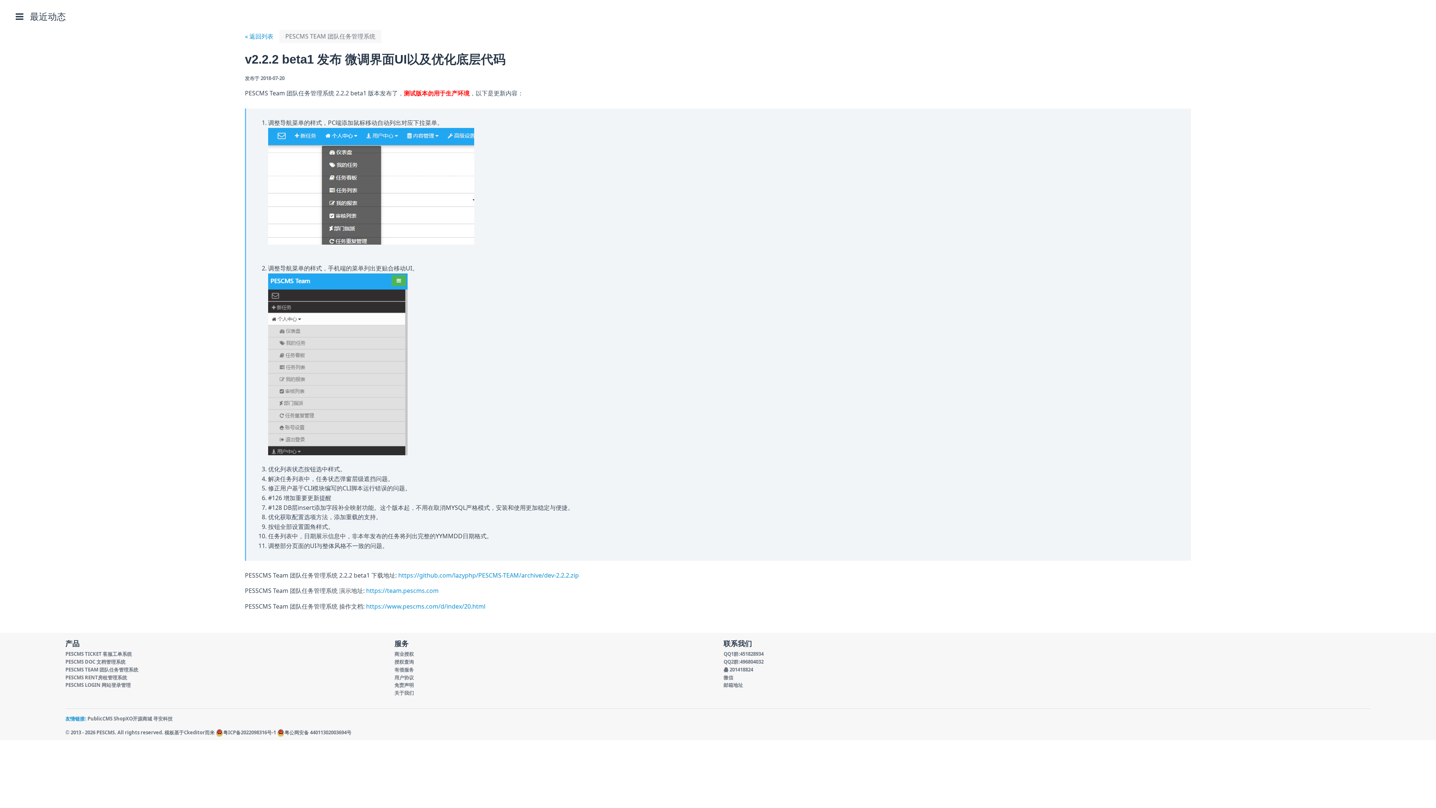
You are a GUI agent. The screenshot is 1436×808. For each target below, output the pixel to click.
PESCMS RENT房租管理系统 (96, 677)
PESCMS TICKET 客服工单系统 (98, 654)
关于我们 (404, 692)
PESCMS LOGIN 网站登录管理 (98, 685)
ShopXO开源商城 (133, 718)
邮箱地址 (733, 685)
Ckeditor (194, 732)
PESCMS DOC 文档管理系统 (95, 661)
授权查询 (404, 661)
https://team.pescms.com (402, 591)
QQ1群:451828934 (744, 654)
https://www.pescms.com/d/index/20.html (425, 606)
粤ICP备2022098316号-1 (249, 732)
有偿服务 (404, 669)
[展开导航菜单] (19, 16)
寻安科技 (163, 718)
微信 (728, 677)
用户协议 (404, 677)
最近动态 (48, 16)
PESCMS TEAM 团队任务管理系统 (330, 36)
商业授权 (404, 654)
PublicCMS (100, 718)
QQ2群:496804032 (744, 661)
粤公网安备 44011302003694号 (318, 732)
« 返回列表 (259, 36)
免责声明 (404, 685)
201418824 (740, 669)
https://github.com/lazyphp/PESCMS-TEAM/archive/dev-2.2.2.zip (488, 575)
